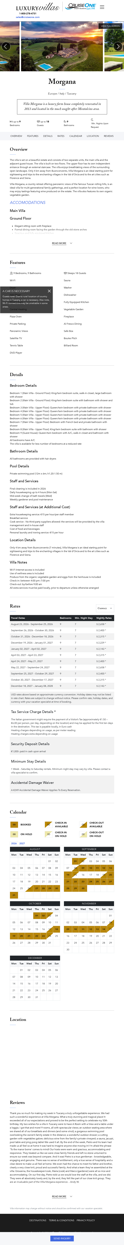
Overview (16, 136)
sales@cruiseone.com (28, 17)
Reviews (109, 136)
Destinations (37, 1220)
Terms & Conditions (61, 1220)
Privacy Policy (86, 1220)
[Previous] (6, 46)
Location (93, 136)
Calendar (75, 136)
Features (32, 136)
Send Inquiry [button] (62, 1238)
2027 (22, 843)
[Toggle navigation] (102, 7)
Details (47, 136)
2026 (14, 843)
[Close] (49, 291)
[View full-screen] (110, 26)
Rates (60, 136)
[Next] (117, 46)
